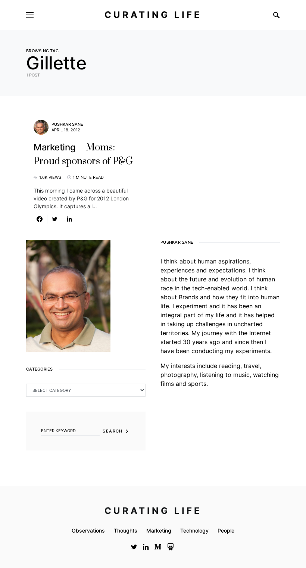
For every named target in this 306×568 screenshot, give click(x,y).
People (226, 530)
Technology (194, 530)
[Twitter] (134, 546)
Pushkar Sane (67, 124)
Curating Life (153, 14)
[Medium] (157, 546)
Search (112, 431)
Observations (88, 530)
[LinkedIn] (146, 546)
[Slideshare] (170, 546)
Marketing (158, 530)
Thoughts (125, 530)
